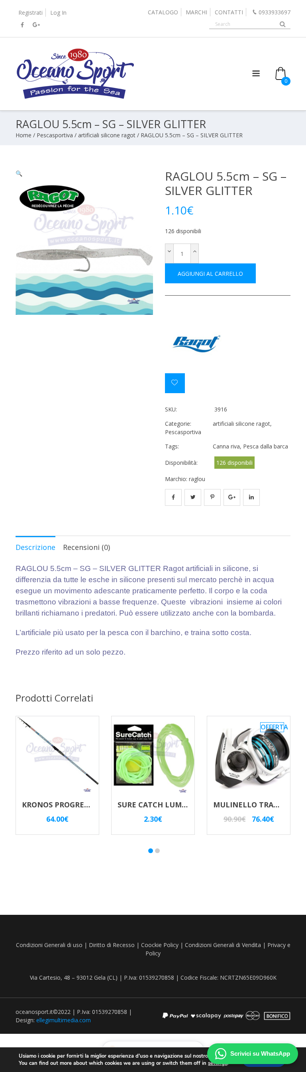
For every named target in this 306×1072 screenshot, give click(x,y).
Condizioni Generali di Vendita (223, 945)
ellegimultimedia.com (63, 1020)
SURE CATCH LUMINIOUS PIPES (174, 804)
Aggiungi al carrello (210, 273)
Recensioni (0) (86, 547)
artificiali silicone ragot (106, 135)
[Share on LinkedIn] (251, 497)
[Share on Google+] (232, 497)
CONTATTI (229, 12)
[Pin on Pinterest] (212, 497)
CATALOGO (163, 12)
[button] (19, 173)
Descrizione (35, 547)
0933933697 (274, 12)
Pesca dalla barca (265, 446)
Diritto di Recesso (112, 945)
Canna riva (226, 446)
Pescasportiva (55, 135)
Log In (58, 12)
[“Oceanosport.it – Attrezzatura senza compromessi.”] (75, 98)
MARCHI (196, 12)
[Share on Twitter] (192, 497)
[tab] (35, 546)
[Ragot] (195, 343)
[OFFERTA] (248, 795)
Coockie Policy (159, 945)
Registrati (30, 12)
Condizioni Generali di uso (49, 945)
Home (23, 135)
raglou (197, 479)
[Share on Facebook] (173, 497)
